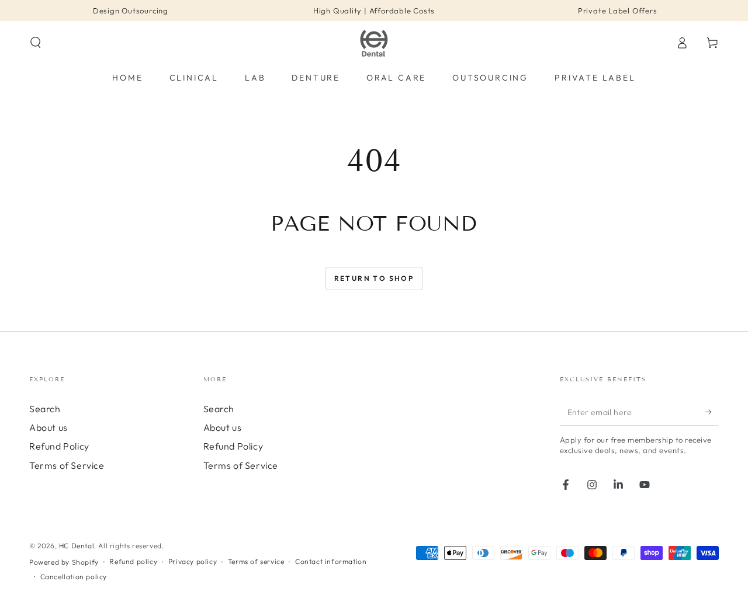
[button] (35, 42)
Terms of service (256, 561)
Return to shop (374, 278)
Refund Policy (59, 446)
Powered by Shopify (64, 562)
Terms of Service (67, 465)
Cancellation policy (73, 576)
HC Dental (76, 545)
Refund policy (133, 561)
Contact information (330, 561)
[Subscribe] (712, 412)
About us (48, 427)
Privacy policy (192, 561)
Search (45, 409)
